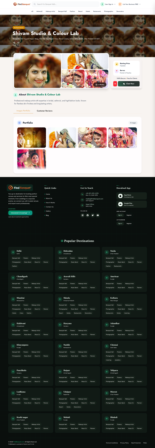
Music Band (27, 262)
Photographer (108, 11)
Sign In (120, 215)
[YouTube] (98, 215)
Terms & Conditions (112, 443)
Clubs (21, 313)
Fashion (72, 11)
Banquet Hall (62, 11)
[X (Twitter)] (93, 215)
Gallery (48, 211)
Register (129, 215)
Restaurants (97, 11)
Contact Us (49, 207)
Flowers (26, 258)
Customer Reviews (44, 110)
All (32, 11)
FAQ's (145, 443)
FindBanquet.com (18, 442)
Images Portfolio (23, 110)
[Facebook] (88, 215)
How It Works (50, 203)
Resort (80, 11)
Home (48, 194)
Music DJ (37, 262)
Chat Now (130, 83)
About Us (49, 198)
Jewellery (118, 360)
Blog (47, 215)
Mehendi (39, 11)
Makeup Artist (50, 11)
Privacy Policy (124, 443)
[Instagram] (82, 215)
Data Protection (136, 443)
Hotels (88, 11)
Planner (46, 262)
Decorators (120, 11)
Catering (126, 313)
